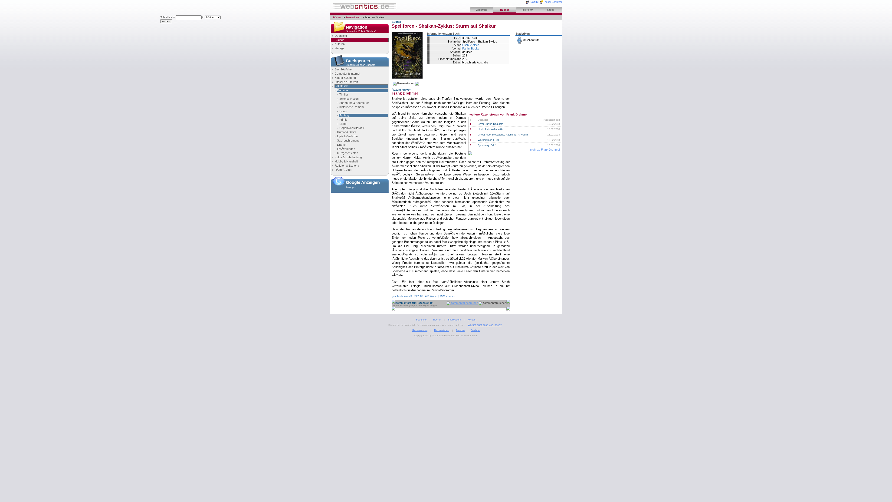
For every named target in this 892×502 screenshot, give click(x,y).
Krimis (343, 119)
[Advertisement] (360, 218)
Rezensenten (419, 330)
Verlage (339, 48)
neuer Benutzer (553, 1)
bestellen (533, 52)
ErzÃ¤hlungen (346, 149)
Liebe (343, 124)
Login (534, 1)
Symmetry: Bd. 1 (487, 145)
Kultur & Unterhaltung (348, 157)
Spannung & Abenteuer (354, 103)
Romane (342, 90)
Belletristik (341, 86)
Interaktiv (527, 9)
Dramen (342, 144)
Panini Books (470, 48)
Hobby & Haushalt (346, 161)
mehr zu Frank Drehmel (545, 149)
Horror (343, 111)
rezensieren (535, 75)
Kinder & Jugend (345, 77)
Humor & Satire (346, 132)
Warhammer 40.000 (489, 140)
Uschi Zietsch (470, 45)
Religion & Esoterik (347, 165)
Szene (550, 9)
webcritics (481, 9)
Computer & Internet (347, 73)
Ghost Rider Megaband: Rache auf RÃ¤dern (503, 134)
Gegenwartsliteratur (351, 128)
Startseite (421, 319)
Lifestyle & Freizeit (346, 82)
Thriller (343, 94)
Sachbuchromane (348, 140)
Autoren (340, 44)
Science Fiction (349, 98)
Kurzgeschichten (347, 153)
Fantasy (344, 115)
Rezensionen (352, 17)
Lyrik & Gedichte (347, 136)
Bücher (504, 9)
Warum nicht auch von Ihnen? (485, 325)
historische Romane (352, 107)
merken (532, 64)
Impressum (454, 319)
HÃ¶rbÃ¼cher (343, 170)
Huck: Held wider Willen (491, 129)
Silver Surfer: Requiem (490, 123)
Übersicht (341, 35)
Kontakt (472, 319)
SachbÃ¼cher (344, 69)
